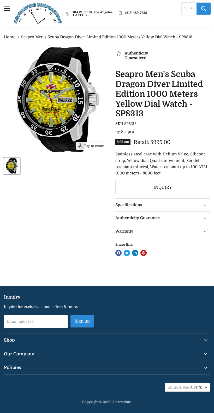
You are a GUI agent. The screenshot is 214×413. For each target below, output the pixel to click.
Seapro (127, 131)
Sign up (82, 321)
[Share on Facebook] (118, 253)
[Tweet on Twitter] (127, 253)
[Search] (204, 9)
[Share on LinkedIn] (135, 253)
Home (9, 37)
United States (185, 387)
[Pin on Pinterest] (143, 253)
